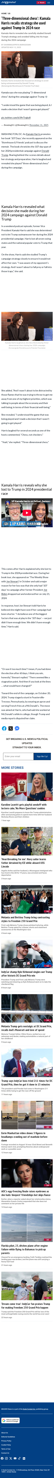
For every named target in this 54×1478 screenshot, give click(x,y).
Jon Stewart (12, 581)
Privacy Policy (6, 1441)
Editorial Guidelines (8, 1437)
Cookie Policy (6, 1445)
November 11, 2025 (38, 125)
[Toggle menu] (50, 2)
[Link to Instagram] (6, 1458)
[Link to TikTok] (19, 1459)
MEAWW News (6, 1409)
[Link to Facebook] (2, 1458)
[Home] (8, 2)
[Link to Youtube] (15, 1458)
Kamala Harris (33, 134)
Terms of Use (5, 1449)
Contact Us (5, 1453)
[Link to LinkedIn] (24, 1458)
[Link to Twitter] (10, 1458)
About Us (4, 1433)
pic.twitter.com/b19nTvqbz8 (16, 117)
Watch (42, 3)
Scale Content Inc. (29, 1409)
